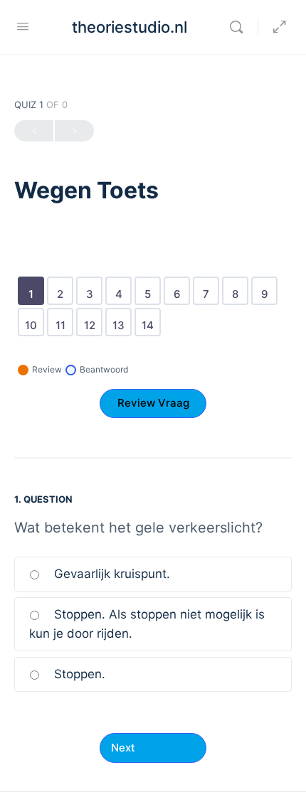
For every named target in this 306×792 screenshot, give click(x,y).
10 (33, 320)
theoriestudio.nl (129, 27)
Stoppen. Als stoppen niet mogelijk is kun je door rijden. (147, 624)
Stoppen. (78, 674)
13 (121, 320)
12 (92, 320)
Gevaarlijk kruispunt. (110, 574)
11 (63, 320)
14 (150, 320)
